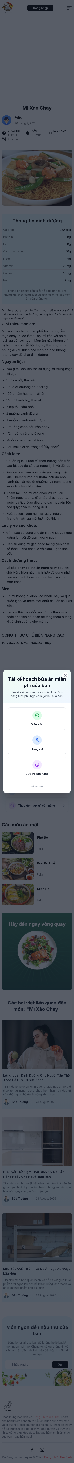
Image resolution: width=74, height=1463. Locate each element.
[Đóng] (65, 675)
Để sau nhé (37, 786)
